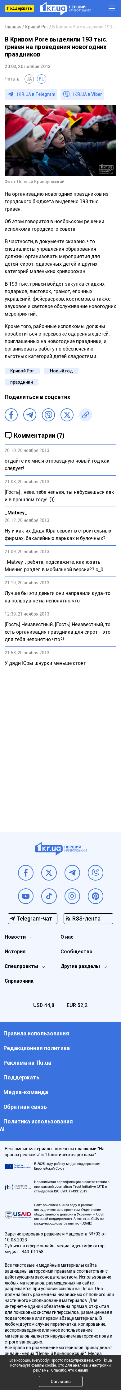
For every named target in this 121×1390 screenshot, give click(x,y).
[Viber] (48, 414)
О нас (67, 937)
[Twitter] (67, 414)
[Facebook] (11, 414)
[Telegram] (29, 414)
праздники (21, 382)
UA (29, 78)
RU (41, 78)
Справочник (19, 981)
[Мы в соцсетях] (26, 873)
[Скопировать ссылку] (85, 414)
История (15, 952)
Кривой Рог (22, 370)
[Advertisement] (60, 755)
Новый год (61, 370)
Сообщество (76, 952)
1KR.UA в (35, 94)
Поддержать (19, 8)
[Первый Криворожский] (65, 8)
